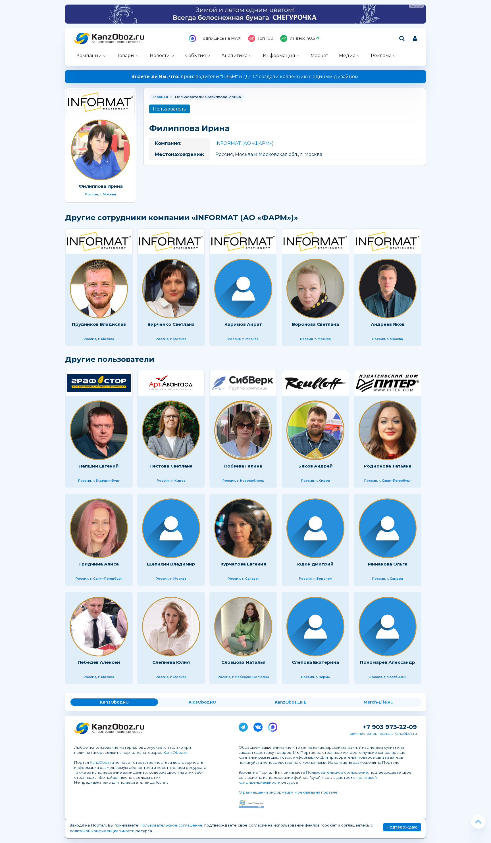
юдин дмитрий (315, 564)
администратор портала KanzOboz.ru (383, 733)
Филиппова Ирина (101, 186)
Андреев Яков (388, 324)
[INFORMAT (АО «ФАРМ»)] (100, 102)
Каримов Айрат (243, 324)
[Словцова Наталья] (243, 626)
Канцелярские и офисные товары (117, 42)
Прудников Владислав (99, 324)
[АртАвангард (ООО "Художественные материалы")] (171, 383)
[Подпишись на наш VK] (258, 726)
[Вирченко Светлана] (171, 288)
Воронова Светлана (315, 324)
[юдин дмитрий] (315, 528)
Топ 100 (265, 38)
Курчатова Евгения (243, 564)
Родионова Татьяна (387, 466)
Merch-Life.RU (379, 702)
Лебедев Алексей (99, 662)
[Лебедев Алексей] (99, 626)
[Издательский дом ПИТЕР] (387, 383)
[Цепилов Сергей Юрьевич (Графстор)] (99, 383)
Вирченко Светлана (171, 324)
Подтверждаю (402, 827)
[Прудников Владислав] (99, 288)
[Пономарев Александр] (388, 626)
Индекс (302, 38)
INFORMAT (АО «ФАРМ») (244, 143)
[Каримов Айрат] (243, 288)
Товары (125, 55)
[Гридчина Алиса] (99, 528)
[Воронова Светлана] (315, 288)
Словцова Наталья (243, 662)
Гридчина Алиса (99, 564)
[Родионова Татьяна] (388, 430)
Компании (89, 55)
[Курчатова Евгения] (243, 528)
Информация (279, 55)
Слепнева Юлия (171, 662)
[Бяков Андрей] (315, 430)
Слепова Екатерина (315, 662)
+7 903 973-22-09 (390, 727)
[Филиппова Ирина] (100, 150)
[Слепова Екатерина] (315, 626)
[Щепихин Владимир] (171, 528)
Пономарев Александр (387, 662)
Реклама (381, 55)
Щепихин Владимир (171, 564)
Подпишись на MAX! (219, 38)
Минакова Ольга (387, 564)
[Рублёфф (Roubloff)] (315, 383)
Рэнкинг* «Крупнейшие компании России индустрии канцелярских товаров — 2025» (245, 76)
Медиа (347, 55)
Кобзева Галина (243, 466)
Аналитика (234, 55)
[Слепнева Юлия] (171, 626)
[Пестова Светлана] (171, 430)
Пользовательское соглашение (337, 772)
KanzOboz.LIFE (290, 702)
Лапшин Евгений (99, 466)
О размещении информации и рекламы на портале (288, 792)
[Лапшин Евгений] (99, 430)
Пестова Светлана (171, 466)
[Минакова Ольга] (388, 528)
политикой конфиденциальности (102, 831)
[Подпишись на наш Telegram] (243, 726)
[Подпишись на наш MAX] (272, 726)
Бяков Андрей (315, 466)
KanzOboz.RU (114, 702)
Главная (160, 97)
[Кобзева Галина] (243, 430)
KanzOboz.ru (175, 752)
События (195, 55)
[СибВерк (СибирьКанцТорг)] (243, 383)
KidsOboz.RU (202, 702)
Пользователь (169, 109)
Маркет (319, 55)
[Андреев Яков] (388, 288)
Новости (160, 55)
